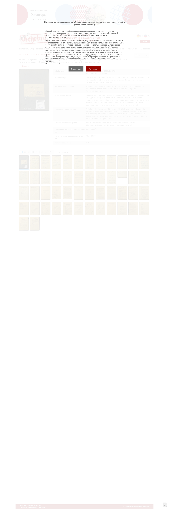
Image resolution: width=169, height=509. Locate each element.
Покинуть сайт (76, 69)
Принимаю (93, 69)
